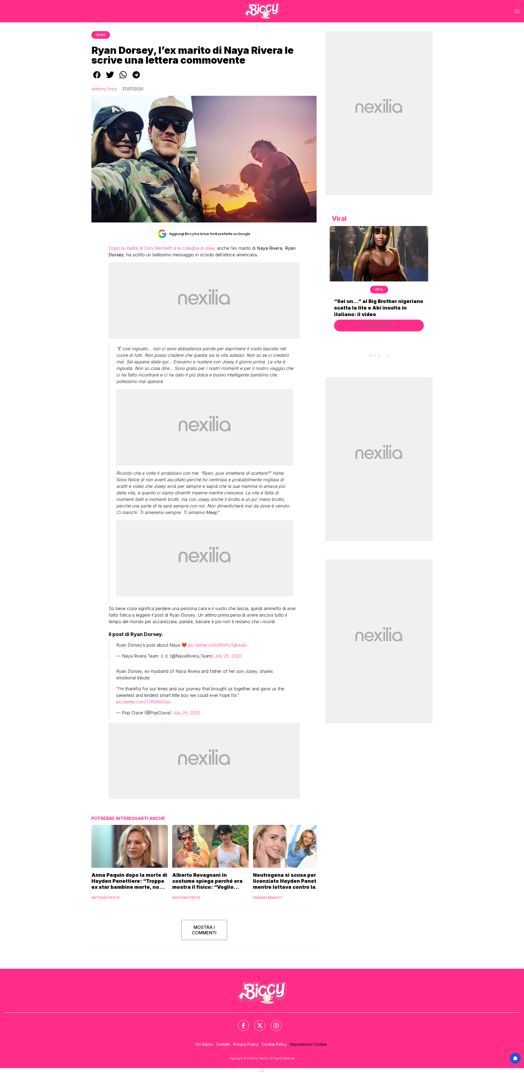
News (101, 35)
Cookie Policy (274, 1044)
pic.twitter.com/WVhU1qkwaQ (217, 645)
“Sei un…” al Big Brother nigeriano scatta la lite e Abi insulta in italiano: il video (378, 307)
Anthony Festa (104, 89)
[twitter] (110, 78)
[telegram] (136, 78)
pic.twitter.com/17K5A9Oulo (143, 702)
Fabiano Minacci (267, 898)
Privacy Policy (245, 1044)
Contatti (223, 1044)
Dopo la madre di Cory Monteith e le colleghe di (161, 248)
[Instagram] (273, 1022)
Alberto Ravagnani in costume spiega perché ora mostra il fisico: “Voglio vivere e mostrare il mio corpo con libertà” (210, 881)
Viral (379, 289)
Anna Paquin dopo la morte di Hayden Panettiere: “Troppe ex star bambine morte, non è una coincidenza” (129, 881)
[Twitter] (256, 1022)
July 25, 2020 (228, 656)
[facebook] (96, 78)
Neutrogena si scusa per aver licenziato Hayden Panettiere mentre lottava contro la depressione (291, 881)
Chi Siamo (204, 1044)
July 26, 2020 (186, 712)
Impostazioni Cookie (308, 1044)
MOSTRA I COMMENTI (204, 930)
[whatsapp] (123, 78)
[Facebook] (240, 1022)
